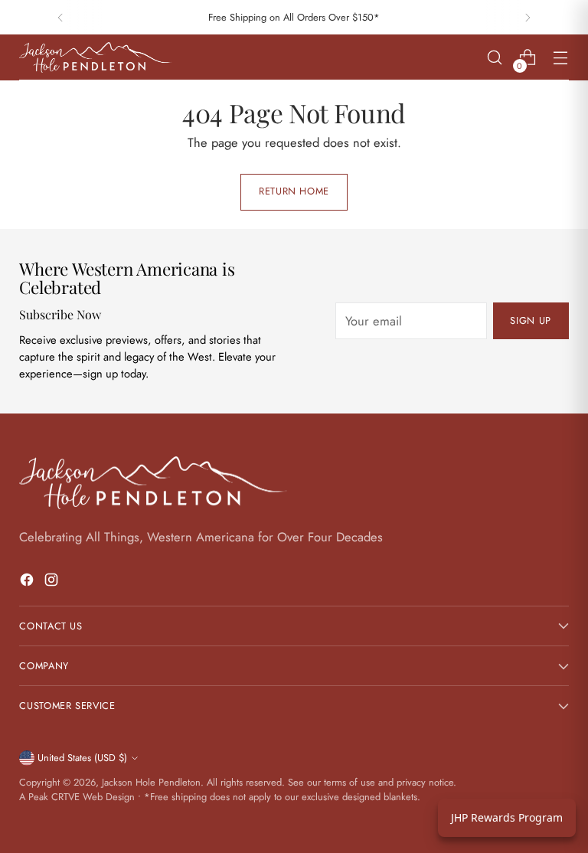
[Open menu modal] (561, 58)
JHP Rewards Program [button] (507, 817)
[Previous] (60, 17)
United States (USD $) (82, 757)
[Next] (527, 17)
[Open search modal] (495, 58)
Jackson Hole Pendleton (151, 782)
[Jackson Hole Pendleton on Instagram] (53, 582)
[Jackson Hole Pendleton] (95, 57)
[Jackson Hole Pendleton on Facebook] (28, 582)
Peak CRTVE (54, 796)
